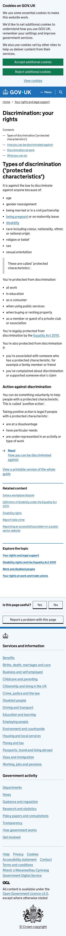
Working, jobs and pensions (22, 764)
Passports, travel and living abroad (27, 750)
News (7, 794)
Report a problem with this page (33, 620)
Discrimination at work (20, 150)
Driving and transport (18, 707)
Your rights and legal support (32, 102)
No (58, 605)
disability (12, 223)
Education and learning (19, 714)
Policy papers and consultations (26, 816)
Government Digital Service (22, 875)
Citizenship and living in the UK (25, 686)
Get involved (12, 837)
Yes (42, 605)
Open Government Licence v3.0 (25, 893)
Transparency (12, 823)
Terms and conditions (18, 865)
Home (6, 102)
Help (6, 854)
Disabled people (14, 700)
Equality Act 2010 (46, 335)
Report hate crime (13, 519)
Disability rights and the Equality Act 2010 (29, 562)
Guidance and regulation (20, 802)
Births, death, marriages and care (27, 665)
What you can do (17, 155)
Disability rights (12, 513)
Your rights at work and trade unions (25, 575)
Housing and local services (22, 736)
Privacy (18, 854)
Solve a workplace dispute (18, 495)
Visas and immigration (18, 757)
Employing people (15, 722)
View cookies (33, 80)
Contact (46, 859)
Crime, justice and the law (21, 693)
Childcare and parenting (20, 679)
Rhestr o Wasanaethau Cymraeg (26, 870)
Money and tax (13, 743)
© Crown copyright (33, 927)
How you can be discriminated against (30, 144)
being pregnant (17, 216)
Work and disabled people (19, 569)
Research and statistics (20, 809)
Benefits (9, 658)
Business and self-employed (23, 672)
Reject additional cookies (33, 72)
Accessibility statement (20, 859)
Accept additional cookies (33, 62)
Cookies (33, 854)
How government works (20, 830)
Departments (12, 787)
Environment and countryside (24, 729)
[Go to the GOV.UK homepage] (17, 92)
